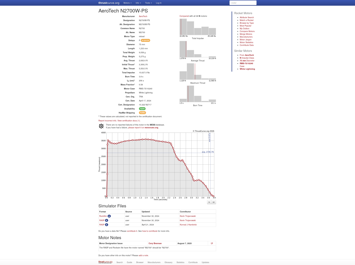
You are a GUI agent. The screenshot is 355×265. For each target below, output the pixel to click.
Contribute (193, 262)
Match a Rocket (246, 20)
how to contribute (149, 231)
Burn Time (130, 76)
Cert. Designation (126, 104)
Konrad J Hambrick (188, 224)
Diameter (130, 44)
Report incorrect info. (107, 120)
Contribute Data (247, 45)
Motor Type (129, 36)
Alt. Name (130, 32)
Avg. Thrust (129, 60)
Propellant (130, 92)
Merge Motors (246, 34)
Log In (159, 2)
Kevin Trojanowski (188, 216)
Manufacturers (246, 36)
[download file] (109, 216)
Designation (129, 20)
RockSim (103, 216)
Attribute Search (247, 17)
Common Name (128, 28)
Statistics (180, 262)
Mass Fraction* (128, 84)
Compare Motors (247, 31)
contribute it (132, 231)
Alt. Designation (127, 24)
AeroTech (143, 16)
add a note (143, 255)
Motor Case (129, 88)
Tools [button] (147, 2)
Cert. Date (130, 100)
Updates (205, 262)
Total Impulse (128, 72)
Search (119, 262)
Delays (131, 40)
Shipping (127, 112)
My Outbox (244, 28)
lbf (214, 202)
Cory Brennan (155, 243)
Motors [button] (127, 2)
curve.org (108, 3)
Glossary (168, 262)
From (247, 55)
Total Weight (129, 52)
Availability (129, 108)
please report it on (143, 127)
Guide (129, 262)
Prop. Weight (129, 56)
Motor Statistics (246, 42)
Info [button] (138, 2)
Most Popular (245, 25)
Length (131, 48)
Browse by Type (247, 22)
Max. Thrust (129, 68)
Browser (140, 262)
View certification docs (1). (128, 120)
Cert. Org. (130, 96)
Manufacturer (128, 16)
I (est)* (131, 80)
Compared (184, 16)
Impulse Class (247, 57)
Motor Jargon (246, 39)
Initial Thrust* (128, 64)
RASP (101, 220)
